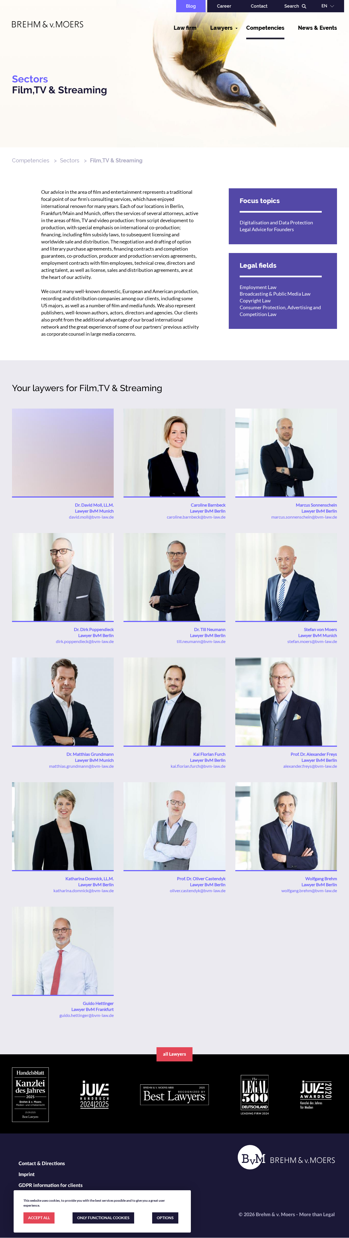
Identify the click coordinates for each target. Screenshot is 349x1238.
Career (224, 6)
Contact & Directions (42, 1163)
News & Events (317, 28)
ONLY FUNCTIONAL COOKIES (103, 1217)
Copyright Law (255, 300)
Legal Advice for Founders (267, 229)
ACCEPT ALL (39, 1217)
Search (291, 6)
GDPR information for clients (51, 1185)
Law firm (185, 28)
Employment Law (258, 287)
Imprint (27, 1174)
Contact (259, 6)
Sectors (69, 160)
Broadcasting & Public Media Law (275, 294)
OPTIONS (165, 1217)
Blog (191, 6)
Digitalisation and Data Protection (276, 222)
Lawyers (221, 28)
